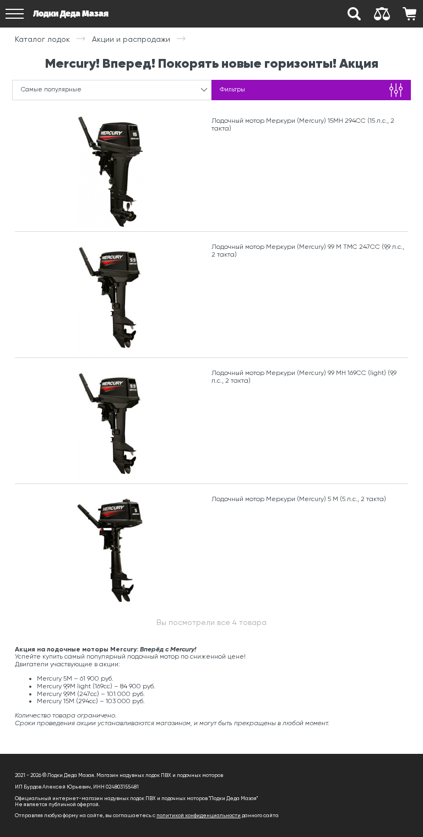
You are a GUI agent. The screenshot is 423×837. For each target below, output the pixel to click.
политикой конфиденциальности (198, 815)
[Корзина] (409, 14)
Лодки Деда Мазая (71, 13)
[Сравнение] (381, 14)
